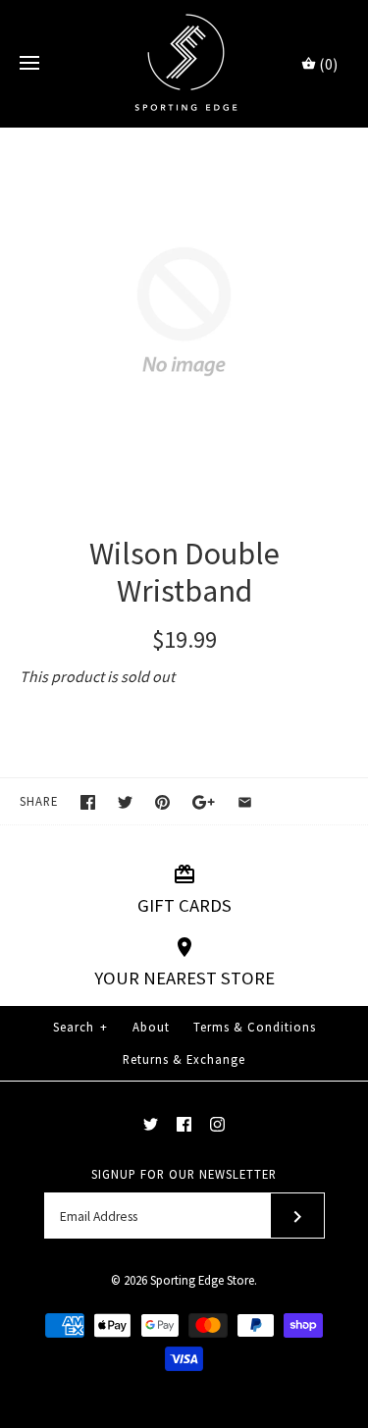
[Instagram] (217, 1124)
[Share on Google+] (203, 802)
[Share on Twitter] (125, 802)
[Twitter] (150, 1124)
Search (80, 1026)
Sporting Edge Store (202, 1280)
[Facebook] (184, 1124)
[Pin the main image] (162, 802)
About (151, 1026)
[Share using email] (244, 802)
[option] (184, 312)
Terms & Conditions (254, 1026)
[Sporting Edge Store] (184, 63)
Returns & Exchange (184, 1059)
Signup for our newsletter (184, 1174)
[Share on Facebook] (87, 802)
